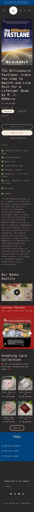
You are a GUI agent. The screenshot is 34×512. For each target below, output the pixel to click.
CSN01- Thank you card (8, 393)
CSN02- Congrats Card (25, 393)
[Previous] (3, 333)
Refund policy (26, 503)
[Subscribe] (28, 486)
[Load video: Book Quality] (17, 292)
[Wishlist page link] (21, 10)
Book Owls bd (13, 503)
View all (17, 428)
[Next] (30, 333)
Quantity (5, 115)
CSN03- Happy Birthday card (8, 418)
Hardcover (22, 111)
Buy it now (17, 133)
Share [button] (5, 145)
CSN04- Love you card (25, 418)
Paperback (8, 111)
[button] (4, 10)
